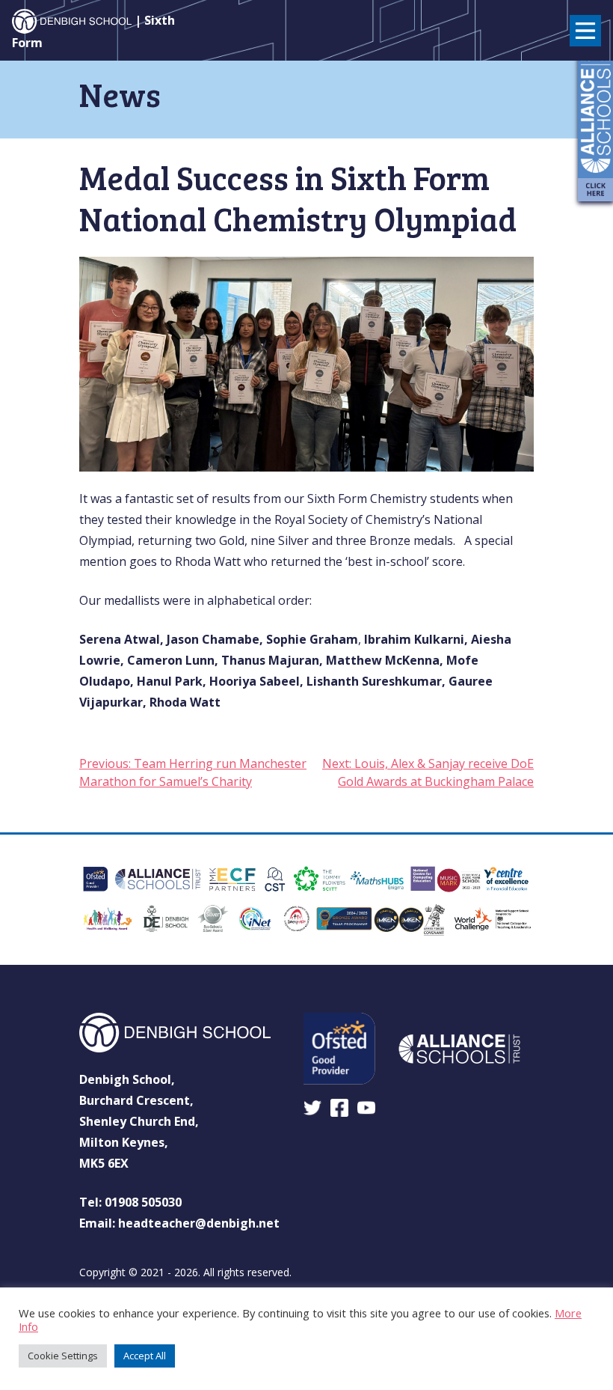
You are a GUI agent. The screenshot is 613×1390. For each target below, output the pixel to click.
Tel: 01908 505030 (130, 1202)
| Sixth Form (93, 31)
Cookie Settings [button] (63, 1355)
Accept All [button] (144, 1355)
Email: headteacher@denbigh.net (179, 1223)
